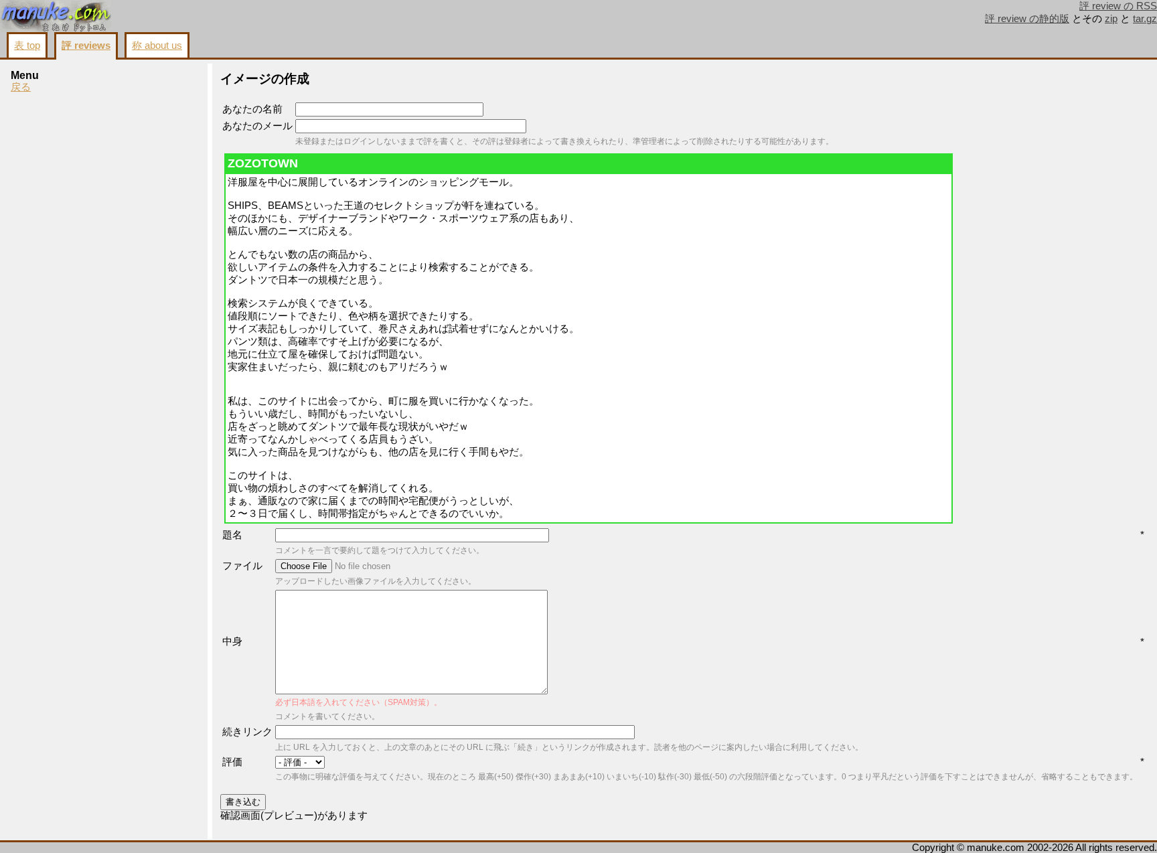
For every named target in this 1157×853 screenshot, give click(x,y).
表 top (27, 45)
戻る (21, 87)
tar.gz (1145, 18)
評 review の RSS (1118, 6)
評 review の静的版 (1027, 18)
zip (1111, 18)
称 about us (157, 45)
